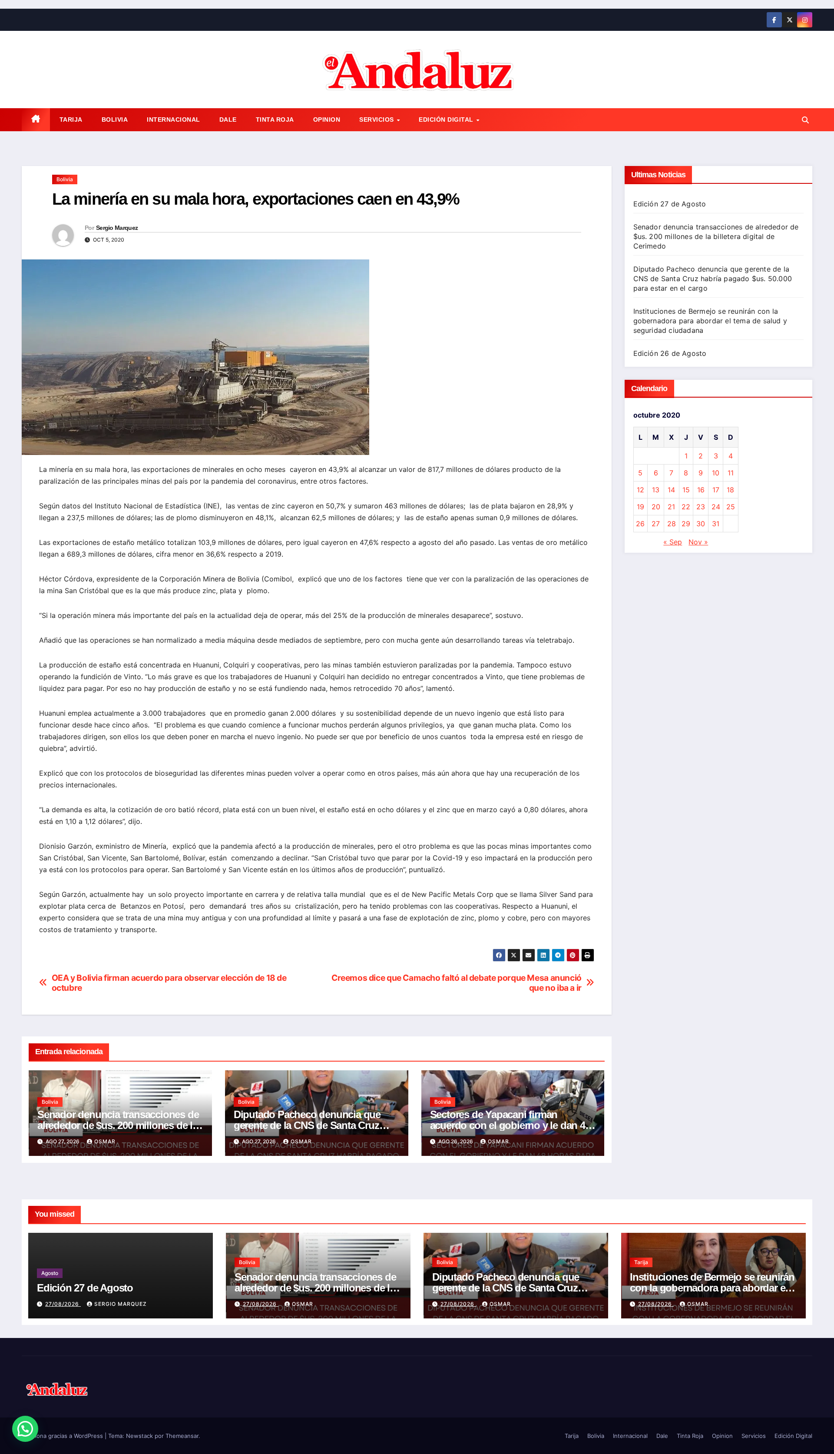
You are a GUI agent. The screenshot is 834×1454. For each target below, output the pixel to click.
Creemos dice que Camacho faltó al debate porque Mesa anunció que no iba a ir (456, 983)
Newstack (139, 1435)
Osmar (105, 1141)
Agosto (49, 1273)
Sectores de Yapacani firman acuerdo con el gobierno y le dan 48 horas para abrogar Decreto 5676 (510, 1125)
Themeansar (182, 1435)
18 (730, 489)
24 (716, 506)
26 (640, 523)
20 (656, 506)
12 (640, 489)
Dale (228, 119)
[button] (805, 120)
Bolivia (115, 119)
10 (715, 472)
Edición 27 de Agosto (669, 203)
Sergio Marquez (117, 227)
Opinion (327, 119)
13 (655, 489)
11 (731, 472)
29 (686, 523)
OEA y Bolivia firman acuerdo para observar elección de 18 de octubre (169, 983)
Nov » (698, 542)
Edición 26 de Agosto (670, 353)
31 (715, 523)
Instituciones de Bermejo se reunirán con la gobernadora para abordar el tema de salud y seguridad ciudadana (710, 321)
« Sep (672, 542)
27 (656, 523)
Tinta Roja (275, 119)
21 (671, 506)
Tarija (71, 119)
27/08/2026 (63, 1304)
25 (730, 506)
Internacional (173, 119)
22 (686, 506)
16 (701, 489)
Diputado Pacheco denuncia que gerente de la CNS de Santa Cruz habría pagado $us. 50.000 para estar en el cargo (712, 278)
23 (700, 506)
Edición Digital (447, 119)
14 (671, 489)
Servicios (377, 119)
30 (700, 523)
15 (686, 489)
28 (671, 523)
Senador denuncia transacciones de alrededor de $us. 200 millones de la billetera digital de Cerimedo (118, 1125)
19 (640, 506)
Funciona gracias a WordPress (63, 1435)
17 (715, 489)
